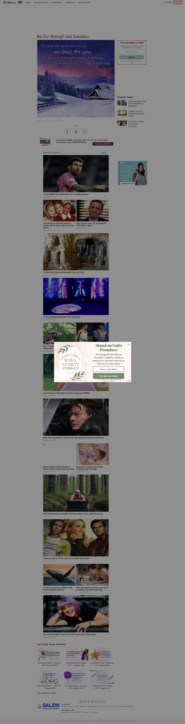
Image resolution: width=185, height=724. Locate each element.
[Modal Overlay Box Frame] (92, 362)
